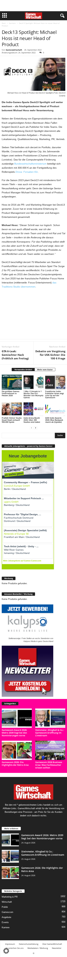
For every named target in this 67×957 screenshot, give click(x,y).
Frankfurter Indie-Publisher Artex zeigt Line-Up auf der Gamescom (54, 394)
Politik (5, 907)
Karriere (12, 23)
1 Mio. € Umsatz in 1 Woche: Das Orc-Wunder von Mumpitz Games (33, 394)
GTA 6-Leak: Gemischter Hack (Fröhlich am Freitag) (15, 354)
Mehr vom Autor (45, 369)
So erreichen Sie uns (15, 948)
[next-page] (35, 428)
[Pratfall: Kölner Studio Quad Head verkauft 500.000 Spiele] (12, 408)
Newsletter (56, 948)
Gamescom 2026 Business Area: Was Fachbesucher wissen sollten (48, 765)
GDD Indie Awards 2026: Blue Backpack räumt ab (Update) (54, 420)
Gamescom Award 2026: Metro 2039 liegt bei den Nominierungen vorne (14, 732)
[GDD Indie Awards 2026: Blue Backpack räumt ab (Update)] (55, 408)
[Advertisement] (33, 5)
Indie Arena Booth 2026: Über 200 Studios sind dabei (32, 420)
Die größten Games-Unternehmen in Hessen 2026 (11, 393)
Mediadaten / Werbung (37, 948)
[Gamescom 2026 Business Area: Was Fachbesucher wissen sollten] (50, 750)
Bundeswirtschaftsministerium (30, 163)
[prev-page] (31, 428)
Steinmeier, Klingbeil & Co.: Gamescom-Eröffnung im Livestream (49, 732)
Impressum (10, 944)
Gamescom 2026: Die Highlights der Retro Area (15, 763)
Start (4, 23)
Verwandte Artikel (23, 369)
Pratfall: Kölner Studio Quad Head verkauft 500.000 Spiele (12, 420)
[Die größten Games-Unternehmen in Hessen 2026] (12, 382)
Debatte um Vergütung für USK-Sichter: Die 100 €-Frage (50, 354)
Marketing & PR (10, 897)
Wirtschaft (7, 902)
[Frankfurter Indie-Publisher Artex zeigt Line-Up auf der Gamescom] (55, 382)
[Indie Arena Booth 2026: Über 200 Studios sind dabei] (34, 408)
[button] (6, 951)
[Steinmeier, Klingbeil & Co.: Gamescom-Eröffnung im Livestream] (50, 718)
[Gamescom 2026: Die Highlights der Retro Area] (17, 750)
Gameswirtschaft (14, 50)
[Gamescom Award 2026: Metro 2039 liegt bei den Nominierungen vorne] (17, 718)
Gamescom (7, 912)
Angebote (6, 917)
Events (5, 922)
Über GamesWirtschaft (52, 944)
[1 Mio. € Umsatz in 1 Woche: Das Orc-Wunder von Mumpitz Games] (34, 382)
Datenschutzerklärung (28, 944)
